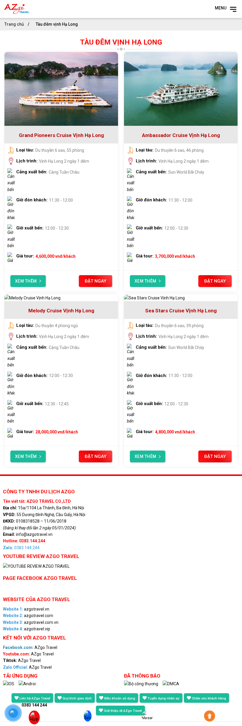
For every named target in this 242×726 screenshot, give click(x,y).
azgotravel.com (28, 615)
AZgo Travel (30, 647)
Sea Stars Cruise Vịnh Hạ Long (181, 311)
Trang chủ (14, 24)
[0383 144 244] (31, 718)
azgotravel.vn (26, 609)
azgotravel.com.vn (30, 622)
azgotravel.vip (26, 629)
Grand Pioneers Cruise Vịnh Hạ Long (61, 135)
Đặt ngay (95, 281)
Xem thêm (26, 281)
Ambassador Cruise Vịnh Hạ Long (181, 135)
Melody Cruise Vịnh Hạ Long (61, 311)
